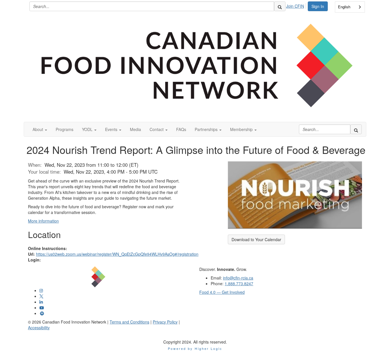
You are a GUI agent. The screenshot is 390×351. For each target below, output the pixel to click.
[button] (39, 129)
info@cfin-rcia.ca (238, 278)
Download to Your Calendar (256, 239)
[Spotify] (42, 313)
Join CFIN (295, 6)
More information (43, 221)
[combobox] (350, 7)
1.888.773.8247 (239, 283)
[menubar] (297, 5)
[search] (280, 6)
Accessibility (39, 327)
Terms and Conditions (129, 322)
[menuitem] (297, 5)
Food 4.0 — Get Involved (222, 292)
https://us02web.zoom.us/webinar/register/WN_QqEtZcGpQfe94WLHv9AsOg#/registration (117, 254)
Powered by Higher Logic (195, 348)
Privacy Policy (165, 322)
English (344, 6)
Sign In (317, 6)
